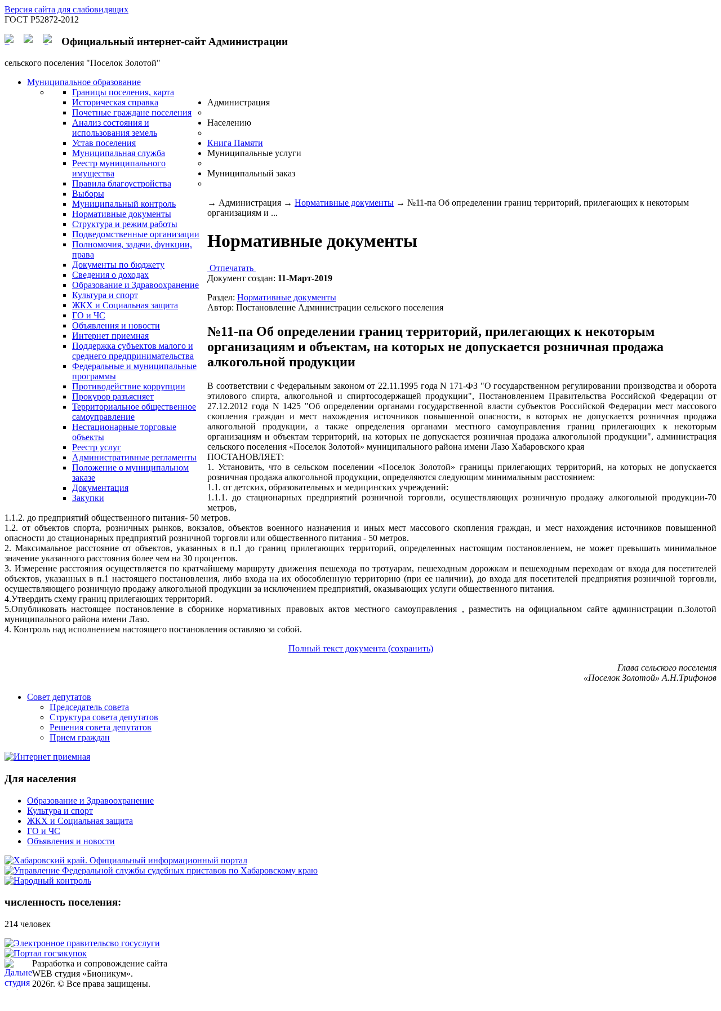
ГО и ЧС (43, 831)
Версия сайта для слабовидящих (66, 9)
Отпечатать (231, 268)
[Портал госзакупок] (46, 953)
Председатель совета (89, 707)
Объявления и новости (71, 841)
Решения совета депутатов (101, 727)
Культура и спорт (60, 810)
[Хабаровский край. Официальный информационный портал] (126, 860)
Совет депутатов (59, 697)
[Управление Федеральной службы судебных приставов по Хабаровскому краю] (161, 870)
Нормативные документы (344, 202)
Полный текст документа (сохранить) (360, 648)
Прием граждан (80, 737)
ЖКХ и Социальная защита (80, 821)
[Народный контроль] (48, 880)
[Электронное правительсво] (82, 943)
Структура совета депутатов (104, 717)
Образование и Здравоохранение (90, 800)
